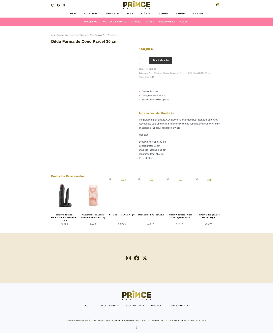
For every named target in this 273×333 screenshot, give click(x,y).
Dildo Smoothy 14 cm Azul (151, 215)
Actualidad (90, 13)
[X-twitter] (64, 5)
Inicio (73, 13)
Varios (183, 22)
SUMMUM (149, 77)
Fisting (166, 73)
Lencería (136, 22)
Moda (130, 13)
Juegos (150, 22)
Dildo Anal (84, 35)
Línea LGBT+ (198, 73)
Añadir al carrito (161, 60)
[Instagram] (52, 5)
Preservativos (167, 22)
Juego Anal (74, 35)
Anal (151, 73)
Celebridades (112, 13)
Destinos (163, 13)
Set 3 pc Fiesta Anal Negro (122, 215)
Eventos (180, 13)
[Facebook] (58, 5)
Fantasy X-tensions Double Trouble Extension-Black (64, 217)
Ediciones (198, 13)
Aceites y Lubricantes (114, 22)
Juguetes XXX (90, 22)
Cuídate (145, 13)
